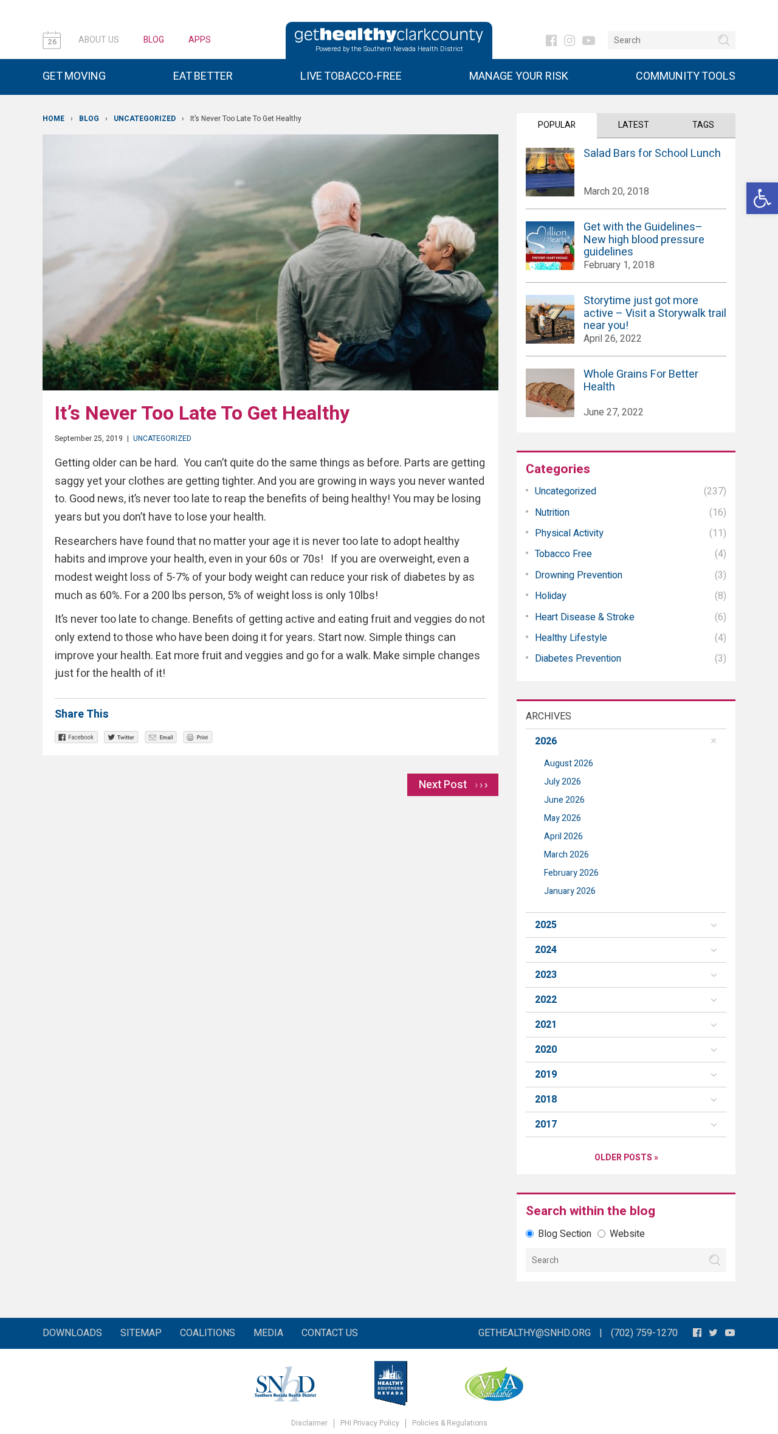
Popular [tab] (557, 125)
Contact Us (329, 1333)
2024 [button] (546, 950)
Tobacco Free (563, 554)
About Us (98, 39)
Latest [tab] (633, 125)
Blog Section (564, 1234)
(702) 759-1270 (644, 1333)
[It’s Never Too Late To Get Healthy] (270, 262)
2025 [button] (546, 925)
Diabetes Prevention (578, 658)
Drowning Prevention (578, 575)
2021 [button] (546, 1024)
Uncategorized (145, 118)
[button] (762, 198)
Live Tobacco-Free (351, 76)
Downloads (72, 1333)
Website (627, 1234)
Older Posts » (626, 1157)
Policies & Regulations (449, 1423)
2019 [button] (546, 1074)
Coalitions (207, 1333)
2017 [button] (546, 1124)
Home (53, 118)
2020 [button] (546, 1049)
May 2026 (562, 818)
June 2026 (564, 800)
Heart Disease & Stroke (585, 617)
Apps (199, 39)
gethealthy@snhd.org (534, 1333)
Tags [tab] (703, 125)
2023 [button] (546, 975)
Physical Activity (569, 533)
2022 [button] (546, 999)
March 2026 (566, 854)
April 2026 (563, 836)
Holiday (550, 596)
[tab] (626, 741)
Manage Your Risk (518, 76)
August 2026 (568, 763)
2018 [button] (546, 1099)
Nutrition (552, 512)
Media (268, 1333)
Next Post (453, 785)
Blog (153, 39)
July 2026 (562, 781)
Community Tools (685, 76)
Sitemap (141, 1333)
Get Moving (74, 76)
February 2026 (571, 873)
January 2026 (570, 891)
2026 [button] (546, 741)
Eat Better (203, 76)
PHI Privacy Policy (369, 1423)
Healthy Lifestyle (571, 638)
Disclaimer (309, 1423)
